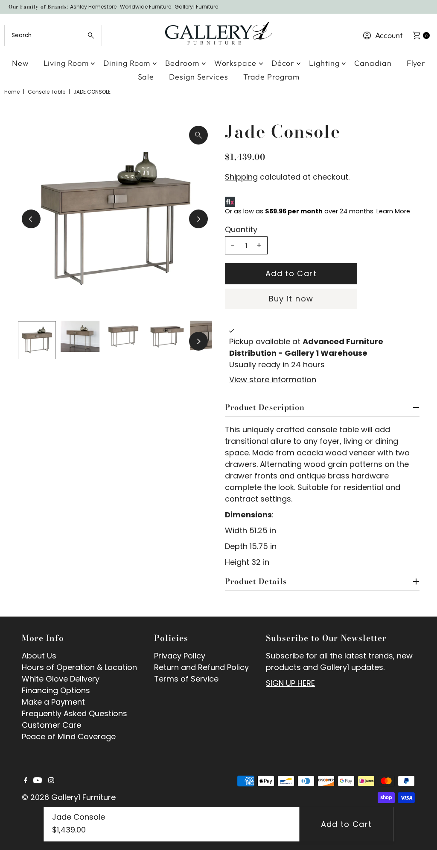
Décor (282, 63)
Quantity (241, 229)
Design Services (198, 77)
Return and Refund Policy (201, 667)
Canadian (372, 63)
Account (388, 35)
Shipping (241, 176)
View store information (272, 379)
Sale (146, 77)
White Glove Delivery (60, 678)
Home (12, 91)
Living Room (66, 63)
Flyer (416, 63)
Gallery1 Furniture (196, 6)
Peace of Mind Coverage (69, 736)
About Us (39, 655)
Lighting (324, 63)
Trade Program (271, 77)
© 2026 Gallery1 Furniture (69, 797)
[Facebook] (25, 780)
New (20, 63)
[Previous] (31, 219)
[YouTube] (37, 780)
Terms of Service (186, 678)
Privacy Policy (179, 655)
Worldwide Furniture (145, 6)
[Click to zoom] (198, 135)
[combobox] (53, 35)
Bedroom (182, 63)
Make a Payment (53, 702)
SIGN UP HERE (290, 683)
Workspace (235, 63)
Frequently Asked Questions (74, 713)
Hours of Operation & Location (79, 667)
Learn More (393, 211)
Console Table (46, 91)
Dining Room (126, 63)
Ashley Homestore (93, 6)
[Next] (198, 219)
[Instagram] (51, 780)
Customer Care (51, 725)
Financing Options (56, 690)
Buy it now (291, 298)
